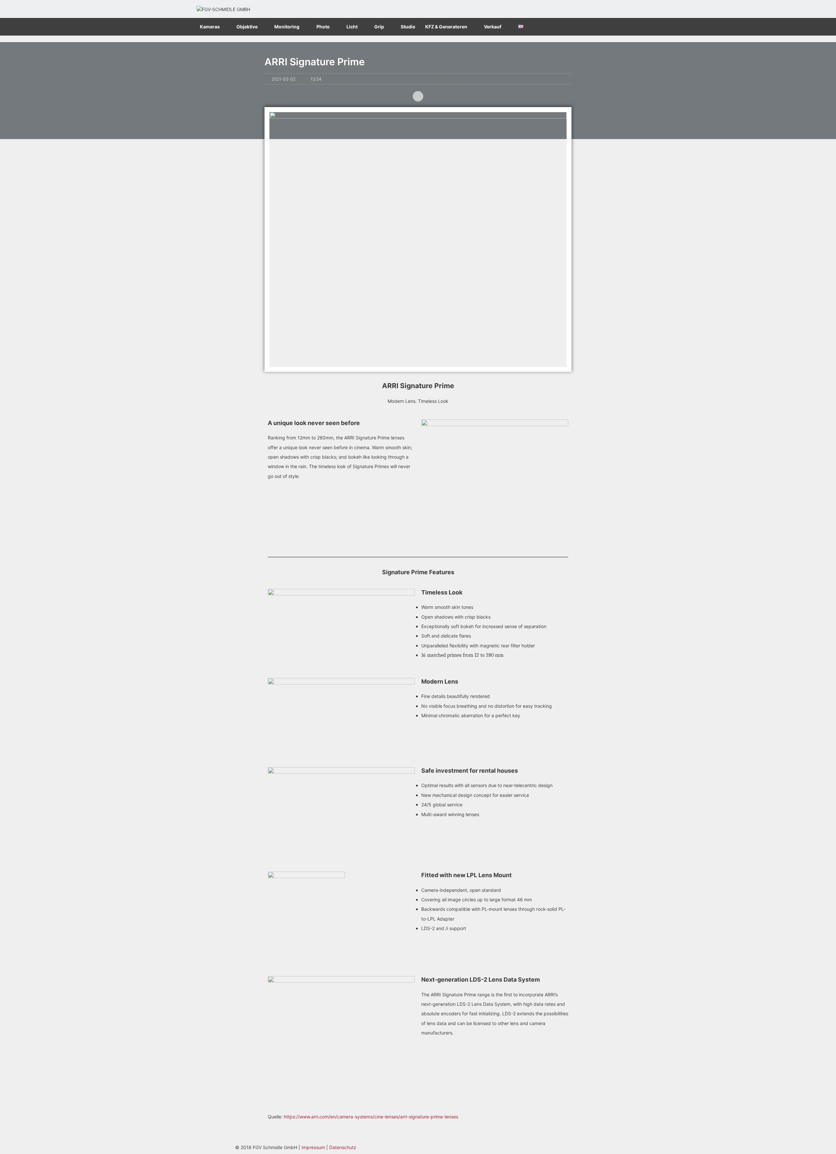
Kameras (210, 26)
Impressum (313, 1147)
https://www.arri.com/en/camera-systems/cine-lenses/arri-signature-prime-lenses (371, 1116)
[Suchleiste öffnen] (633, 27)
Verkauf (492, 26)
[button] (418, 96)
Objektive (247, 26)
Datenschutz (342, 1147)
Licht (352, 26)
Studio (408, 26)
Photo (323, 26)
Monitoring (286, 26)
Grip (379, 26)
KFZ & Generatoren (446, 26)
